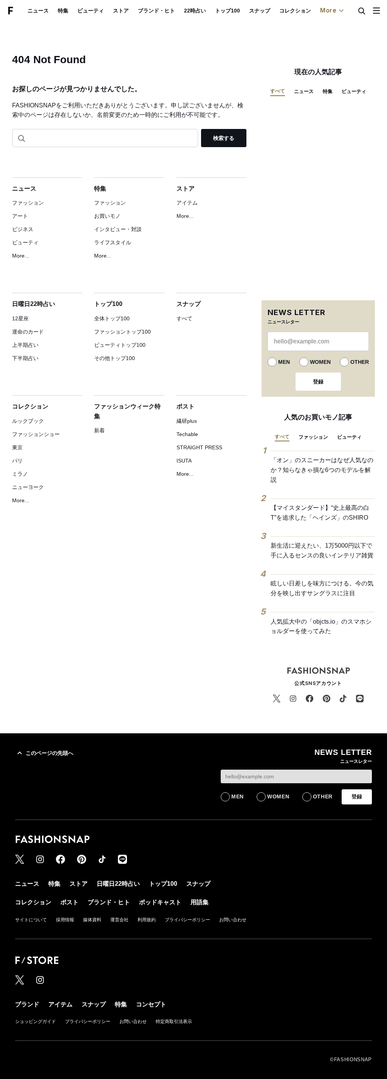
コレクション (295, 10)
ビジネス (22, 229)
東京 (17, 447)
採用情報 (65, 919)
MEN (284, 362)
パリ (17, 461)
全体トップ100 (112, 318)
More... (20, 256)
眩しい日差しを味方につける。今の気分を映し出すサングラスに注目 (322, 588)
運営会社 (119, 919)
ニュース (38, 10)
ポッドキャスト (160, 902)
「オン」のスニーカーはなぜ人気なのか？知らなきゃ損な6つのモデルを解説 (322, 470)
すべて (184, 318)
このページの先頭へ (49, 753)
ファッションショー (36, 434)
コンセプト (151, 1004)
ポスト (185, 406)
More (328, 10)
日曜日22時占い (33, 304)
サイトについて (31, 919)
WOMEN (320, 362)
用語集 (199, 902)
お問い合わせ (232, 919)
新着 (99, 430)
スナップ (259, 10)
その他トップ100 (114, 358)
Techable (187, 434)
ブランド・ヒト (156, 10)
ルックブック (28, 421)
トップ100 (227, 10)
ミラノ (20, 474)
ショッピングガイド (35, 1021)
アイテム (187, 203)
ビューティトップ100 (120, 345)
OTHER (359, 362)
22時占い (195, 10)
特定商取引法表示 (174, 1021)
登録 (318, 382)
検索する (223, 138)
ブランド (27, 1004)
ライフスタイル (112, 242)
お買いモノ (107, 216)
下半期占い (25, 358)
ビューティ (90, 10)
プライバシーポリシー (187, 919)
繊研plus (186, 421)
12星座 (20, 318)
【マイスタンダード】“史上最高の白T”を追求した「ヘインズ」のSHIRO (320, 513)
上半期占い (25, 345)
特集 (63, 10)
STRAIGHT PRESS (199, 447)
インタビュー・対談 (118, 229)
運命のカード (28, 332)
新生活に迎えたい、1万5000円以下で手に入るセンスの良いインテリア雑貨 (322, 550)
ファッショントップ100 (122, 332)
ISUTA (184, 461)
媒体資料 (92, 919)
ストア (121, 10)
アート (20, 216)
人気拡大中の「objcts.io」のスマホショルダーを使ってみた (321, 626)
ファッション (28, 203)
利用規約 (147, 919)
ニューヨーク (28, 487)
